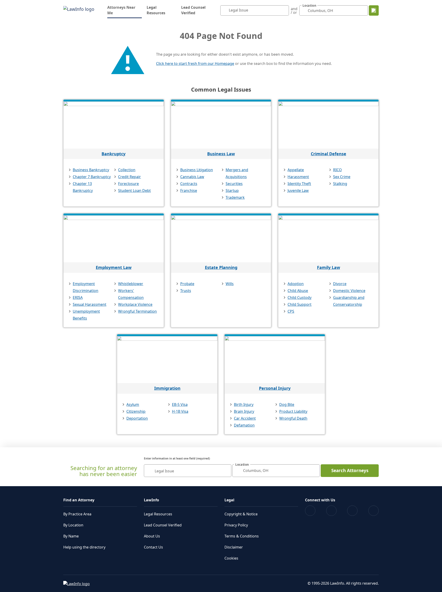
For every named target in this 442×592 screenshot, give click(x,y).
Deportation (137, 418)
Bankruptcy (113, 153)
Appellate (296, 169)
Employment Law (113, 267)
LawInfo (151, 499)
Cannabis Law (192, 176)
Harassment (298, 176)
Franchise (188, 190)
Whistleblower (130, 283)
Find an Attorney (78, 499)
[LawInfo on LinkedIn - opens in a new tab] (373, 510)
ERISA (78, 297)
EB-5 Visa (180, 404)
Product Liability (293, 411)
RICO (337, 169)
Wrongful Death (293, 418)
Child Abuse (298, 290)
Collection (126, 169)
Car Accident (245, 418)
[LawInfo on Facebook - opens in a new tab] (310, 510)
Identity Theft (299, 183)
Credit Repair (129, 176)
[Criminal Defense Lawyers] (328, 124)
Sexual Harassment (89, 304)
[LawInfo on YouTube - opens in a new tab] (352, 510)
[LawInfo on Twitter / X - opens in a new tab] (331, 510)
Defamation (244, 425)
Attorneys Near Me (124, 10)
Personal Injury (275, 388)
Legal (229, 499)
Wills (230, 283)
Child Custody (299, 297)
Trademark (235, 197)
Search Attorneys (349, 471)
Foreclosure (128, 183)
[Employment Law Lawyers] (114, 238)
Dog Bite (286, 404)
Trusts (185, 290)
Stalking (340, 183)
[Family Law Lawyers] (328, 238)
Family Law (328, 267)
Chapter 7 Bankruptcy (92, 176)
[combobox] (254, 10)
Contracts (188, 183)
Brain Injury (244, 411)
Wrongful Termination (137, 311)
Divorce (339, 283)
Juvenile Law (298, 190)
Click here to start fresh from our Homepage (195, 63)
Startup (232, 190)
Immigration (167, 388)
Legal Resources (156, 10)
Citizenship (135, 411)
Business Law (221, 153)
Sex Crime (341, 176)
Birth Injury (243, 404)
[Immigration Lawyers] (167, 359)
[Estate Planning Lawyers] (221, 238)
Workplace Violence (135, 304)
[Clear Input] (284, 10)
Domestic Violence (349, 290)
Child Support (299, 304)
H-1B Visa (180, 411)
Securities (234, 183)
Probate (187, 283)
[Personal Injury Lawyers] (275, 359)
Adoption (296, 283)
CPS (291, 311)
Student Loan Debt (134, 190)
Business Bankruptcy (91, 169)
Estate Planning (221, 267)
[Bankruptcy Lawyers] (114, 124)
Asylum (132, 404)
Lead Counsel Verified (193, 10)
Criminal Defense (328, 153)
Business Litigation (196, 169)
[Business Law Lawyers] (221, 124)
